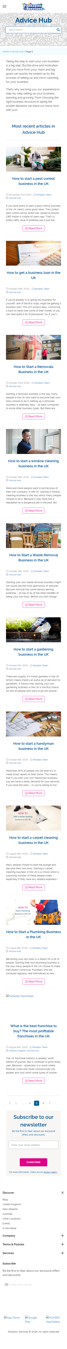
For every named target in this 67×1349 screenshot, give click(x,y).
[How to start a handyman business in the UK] (33, 724)
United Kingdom (12, 1204)
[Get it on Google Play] (33, 1320)
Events (6, 1223)
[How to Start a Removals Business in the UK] (33, 347)
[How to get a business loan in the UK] (33, 253)
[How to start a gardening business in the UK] (33, 629)
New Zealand (10, 1209)
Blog (5, 1199)
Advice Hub (17, 51)
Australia (7, 1214)
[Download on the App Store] (12, 1320)
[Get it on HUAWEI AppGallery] (54, 1320)
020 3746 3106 (59, 7)
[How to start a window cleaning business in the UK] (33, 441)
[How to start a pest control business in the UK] (33, 159)
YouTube (29, 1307)
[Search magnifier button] (58, 30)
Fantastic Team (44, 194)
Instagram (38, 1307)
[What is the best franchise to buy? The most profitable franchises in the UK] (33, 1006)
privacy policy (50, 1172)
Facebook (19, 1307)
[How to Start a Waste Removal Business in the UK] (33, 535)
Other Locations (11, 1218)
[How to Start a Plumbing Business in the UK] (33, 912)
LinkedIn (48, 1307)
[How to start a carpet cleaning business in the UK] (33, 818)
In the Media (9, 1228)
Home (6, 51)
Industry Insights (17, 1050)
